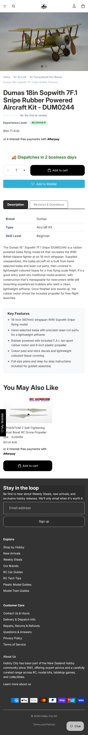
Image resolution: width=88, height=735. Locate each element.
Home (6, 77)
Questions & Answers (17, 632)
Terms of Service (14, 644)
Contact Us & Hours (16, 613)
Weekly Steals (12, 559)
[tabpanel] (44, 294)
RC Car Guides (13, 572)
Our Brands (10, 566)
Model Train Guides (16, 591)
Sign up (44, 521)
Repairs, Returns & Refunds (21, 625)
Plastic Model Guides (17, 584)
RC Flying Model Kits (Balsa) (46, 77)
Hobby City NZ (48, 716)
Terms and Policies (44, 724)
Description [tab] (15, 204)
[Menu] (4, 6)
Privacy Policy (12, 638)
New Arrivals (11, 553)
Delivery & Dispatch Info (19, 619)
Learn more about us (17, 684)
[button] (44, 184)
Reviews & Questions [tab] (49, 204)
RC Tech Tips (12, 578)
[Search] (13, 6)
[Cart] (83, 6)
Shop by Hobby (13, 547)
